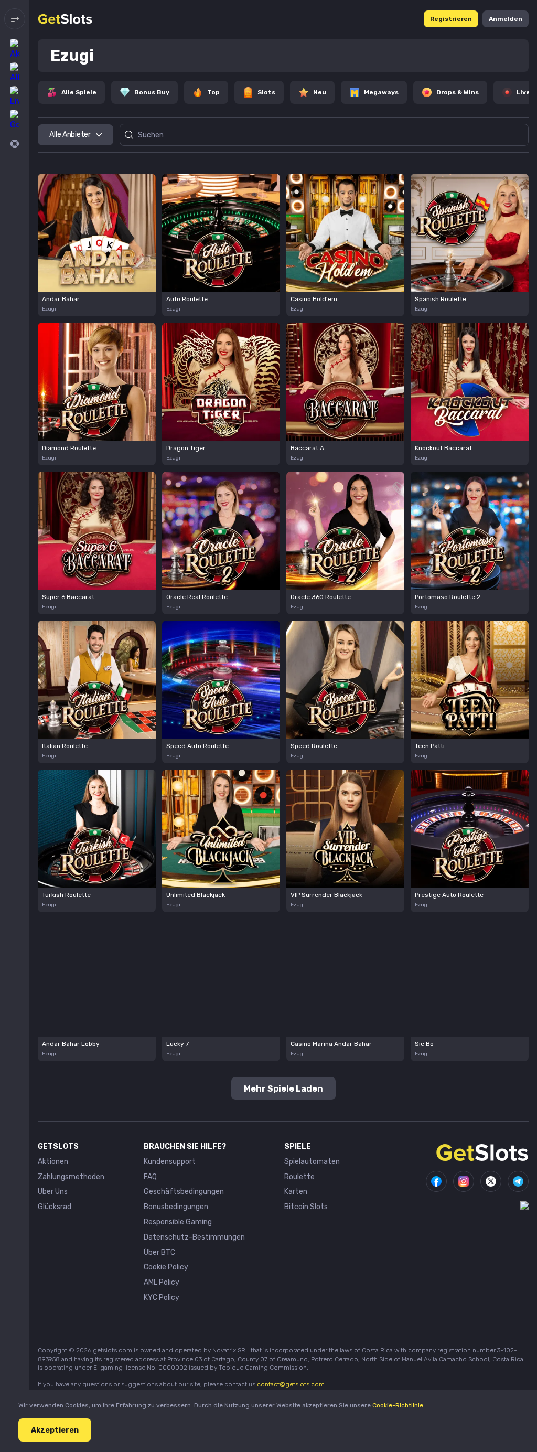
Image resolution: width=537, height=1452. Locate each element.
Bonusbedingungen (176, 1207)
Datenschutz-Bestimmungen (194, 1237)
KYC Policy (161, 1298)
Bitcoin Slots (306, 1207)
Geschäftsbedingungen (184, 1192)
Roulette (299, 1177)
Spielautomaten (312, 1162)
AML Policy (161, 1282)
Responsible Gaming (178, 1222)
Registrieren (451, 19)
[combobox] (75, 134)
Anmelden (505, 19)
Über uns (53, 1192)
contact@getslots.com (291, 1384)
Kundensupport (170, 1162)
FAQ (150, 1177)
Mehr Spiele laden (283, 1089)
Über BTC (159, 1252)
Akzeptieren (55, 1430)
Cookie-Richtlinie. (398, 1405)
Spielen (97, 233)
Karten (295, 1192)
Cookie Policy (166, 1267)
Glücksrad (54, 1207)
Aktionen (53, 1162)
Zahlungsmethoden (71, 1177)
